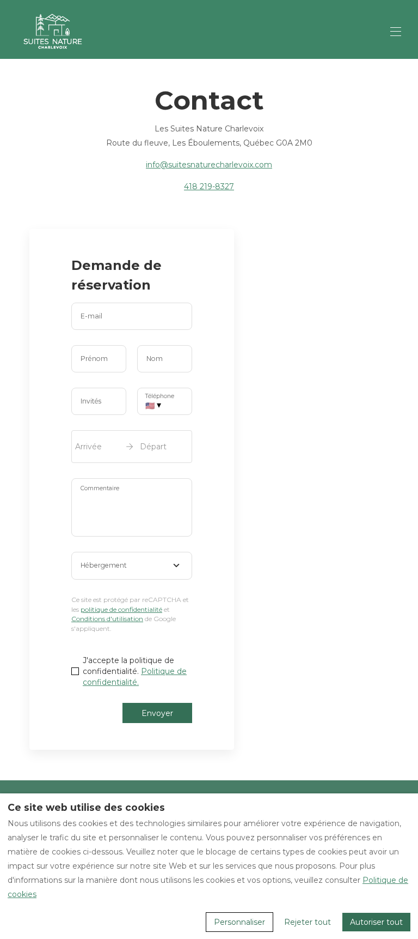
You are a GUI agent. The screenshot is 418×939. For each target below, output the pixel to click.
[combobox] (131, 566)
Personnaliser (239, 922)
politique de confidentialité (121, 609)
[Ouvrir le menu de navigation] (395, 31)
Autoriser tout (376, 922)
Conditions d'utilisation (107, 619)
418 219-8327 (209, 186)
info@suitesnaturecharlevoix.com (209, 165)
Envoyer (157, 713)
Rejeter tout (307, 922)
